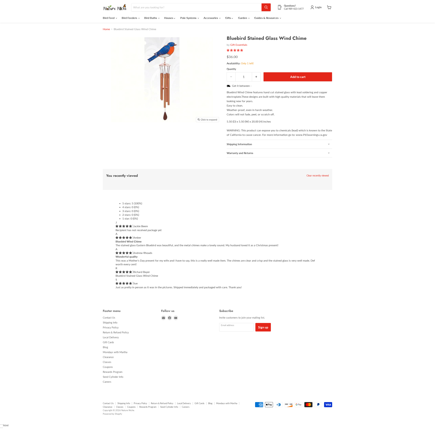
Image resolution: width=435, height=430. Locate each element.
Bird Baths (151, 17)
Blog (105, 347)
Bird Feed (109, 17)
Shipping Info (110, 322)
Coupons (108, 366)
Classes (107, 361)
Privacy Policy (111, 327)
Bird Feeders (130, 17)
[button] (235, 50)
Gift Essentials (238, 44)
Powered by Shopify (112, 413)
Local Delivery (111, 337)
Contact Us (109, 317)
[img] (124, 226)
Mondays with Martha (115, 352)
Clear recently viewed (318, 175)
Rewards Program (112, 371)
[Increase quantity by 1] (256, 77)
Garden (243, 17)
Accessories (211, 17)
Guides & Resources (266, 17)
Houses (169, 17)
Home (106, 29)
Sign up (263, 327)
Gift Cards (108, 342)
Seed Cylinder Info (113, 376)
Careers (107, 381)
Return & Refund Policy (116, 332)
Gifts (228, 17)
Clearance (108, 357)
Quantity (231, 69)
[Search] (266, 7)
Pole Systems (188, 17)
